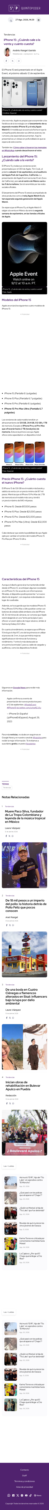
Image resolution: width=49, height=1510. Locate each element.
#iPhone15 (11, 707)
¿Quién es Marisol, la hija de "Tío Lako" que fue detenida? (31, 1209)
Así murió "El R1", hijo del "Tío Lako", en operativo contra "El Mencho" (31, 1180)
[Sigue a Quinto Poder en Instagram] (22, 1495)
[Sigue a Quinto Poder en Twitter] (17, 1495)
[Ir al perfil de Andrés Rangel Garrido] (7, 51)
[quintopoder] (24, 8)
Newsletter (31, 743)
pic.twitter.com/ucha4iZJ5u (29, 707)
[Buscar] (10, 20)
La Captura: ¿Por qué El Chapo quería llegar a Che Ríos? (30, 1256)
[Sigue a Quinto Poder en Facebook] (13, 1495)
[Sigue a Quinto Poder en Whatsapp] (8, 1495)
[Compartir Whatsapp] (18, 60)
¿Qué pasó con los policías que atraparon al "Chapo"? (30, 1194)
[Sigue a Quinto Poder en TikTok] (30, 1495)
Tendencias (7, 788)
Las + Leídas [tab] (9, 1166)
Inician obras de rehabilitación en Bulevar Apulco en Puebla (23, 1085)
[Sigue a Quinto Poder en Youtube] (26, 1495)
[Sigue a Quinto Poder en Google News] (38, 1495)
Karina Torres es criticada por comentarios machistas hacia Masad (32, 1241)
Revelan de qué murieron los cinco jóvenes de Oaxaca (31, 1224)
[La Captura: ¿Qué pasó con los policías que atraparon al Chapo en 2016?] (10, 1198)
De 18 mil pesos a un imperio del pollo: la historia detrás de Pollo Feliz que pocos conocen (26, 906)
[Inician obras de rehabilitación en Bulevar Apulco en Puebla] (24, 1133)
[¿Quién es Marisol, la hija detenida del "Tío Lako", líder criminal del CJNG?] (10, 1213)
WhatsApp (37, 737)
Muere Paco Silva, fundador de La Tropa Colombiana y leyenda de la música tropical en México (25, 816)
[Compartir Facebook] (6, 60)
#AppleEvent (30, 704)
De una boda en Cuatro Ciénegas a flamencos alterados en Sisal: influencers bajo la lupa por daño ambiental (26, 996)
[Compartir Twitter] (12, 60)
